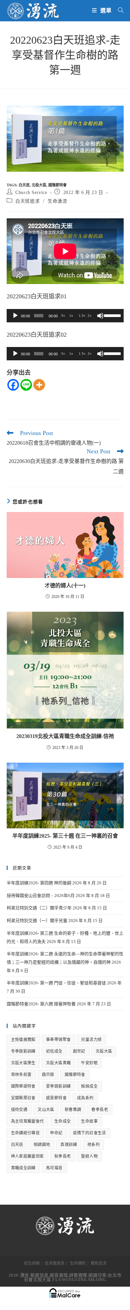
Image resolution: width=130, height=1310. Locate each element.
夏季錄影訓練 (58, 1086)
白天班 (24, 185)
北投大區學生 (23, 1063)
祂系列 (93, 1144)
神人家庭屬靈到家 (27, 1156)
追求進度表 (55, 1263)
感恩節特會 (56, 1098)
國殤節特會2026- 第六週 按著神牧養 (41, 1003)
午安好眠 (89, 1063)
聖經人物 (89, 1156)
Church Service (31, 192)
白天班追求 (27, 201)
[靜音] (100, 315)
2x (89, 315)
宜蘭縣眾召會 (23, 1098)
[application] (65, 315)
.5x (62, 315)
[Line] (26, 385)
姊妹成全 (89, 1086)
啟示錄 (48, 1074)
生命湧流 (57, 201)
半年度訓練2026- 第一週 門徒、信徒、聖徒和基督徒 (56, 982)
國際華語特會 (23, 1086)
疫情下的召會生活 (89, 1133)
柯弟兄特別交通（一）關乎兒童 (37, 920)
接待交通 (19, 1109)
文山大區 (46, 1109)
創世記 (79, 1051)
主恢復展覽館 (23, 1039)
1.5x (82, 315)
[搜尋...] (118, 10)
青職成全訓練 (23, 1168)
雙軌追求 (99, 1263)
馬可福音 (54, 1168)
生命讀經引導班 (25, 1133)
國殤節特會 (57, 185)
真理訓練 (68, 1144)
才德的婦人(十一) (65, 585)
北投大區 (39, 185)
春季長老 (99, 1109)
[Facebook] (13, 385)
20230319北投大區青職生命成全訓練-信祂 (65, 736)
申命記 (56, 1133)
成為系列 (85, 1098)
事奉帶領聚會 (58, 1039)
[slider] (112, 315)
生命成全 (62, 1121)
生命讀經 (78, 1263)
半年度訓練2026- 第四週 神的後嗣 (39, 882)
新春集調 (73, 1109)
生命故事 (89, 1121)
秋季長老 (62, 1156)
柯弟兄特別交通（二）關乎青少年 (39, 907)
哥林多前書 (21, 1074)
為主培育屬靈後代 (27, 1121)
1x (71, 315)
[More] (39, 385)
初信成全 (54, 1051)
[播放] (15, 315)
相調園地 (42, 1144)
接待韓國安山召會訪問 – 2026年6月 (41, 895)
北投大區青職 (58, 1063)
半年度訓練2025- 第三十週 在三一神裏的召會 (65, 836)
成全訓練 (32, 1263)
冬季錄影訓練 (23, 1051)
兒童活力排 (91, 1039)
